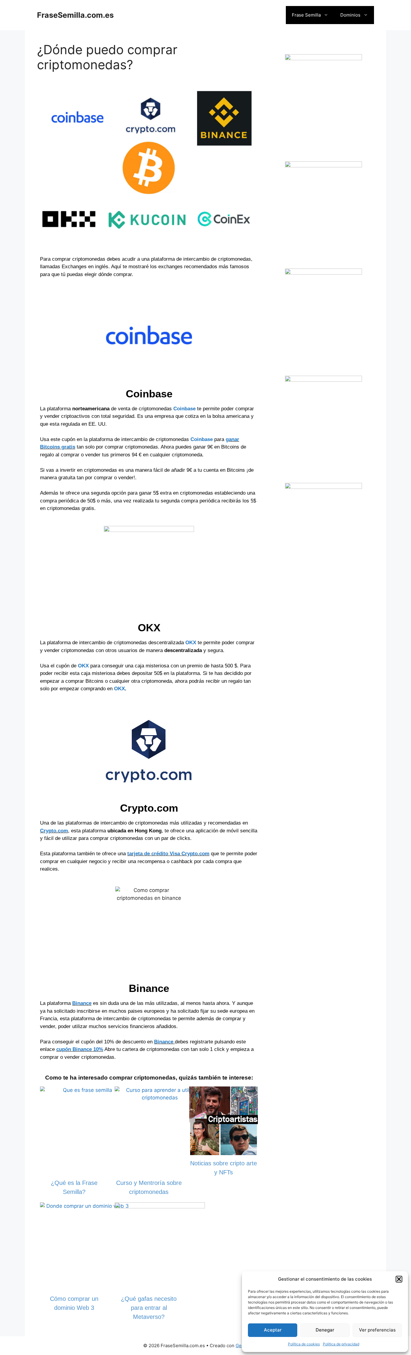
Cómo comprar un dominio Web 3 (74, 1303)
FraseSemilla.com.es (75, 15)
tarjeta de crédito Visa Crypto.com (168, 853)
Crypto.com (54, 831)
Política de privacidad (341, 1344)
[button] (399, 1279)
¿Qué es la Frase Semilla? (74, 1187)
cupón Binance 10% (79, 1049)
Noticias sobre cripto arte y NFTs (223, 1168)
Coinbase (184, 409)
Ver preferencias (377, 1330)
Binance (81, 1003)
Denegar (325, 1330)
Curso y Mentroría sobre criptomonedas (149, 1187)
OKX (190, 642)
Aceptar (273, 1330)
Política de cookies (304, 1344)
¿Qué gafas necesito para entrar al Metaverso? (149, 1307)
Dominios (350, 15)
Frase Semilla (306, 15)
